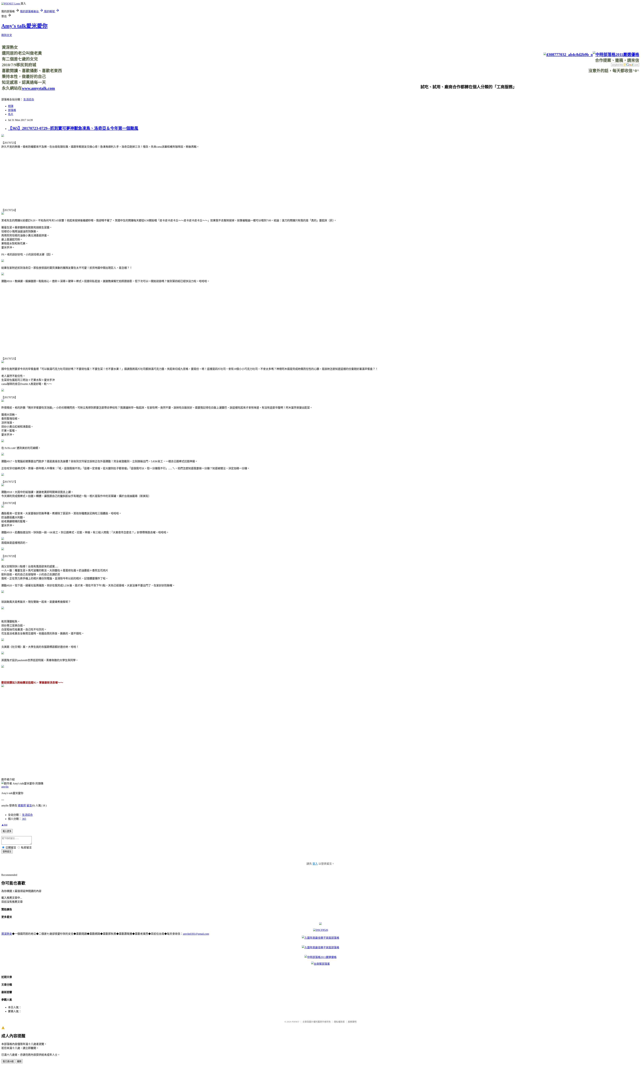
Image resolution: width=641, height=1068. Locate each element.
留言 (29, 805)
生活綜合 (28, 99)
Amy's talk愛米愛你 (24, 26)
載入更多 (7, 831)
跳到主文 (6, 35)
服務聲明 (352, 1021)
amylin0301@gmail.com (196, 933)
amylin (5, 786)
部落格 (12, 110)
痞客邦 (22, 805)
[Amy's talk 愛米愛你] (2, 686)
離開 (19, 1061)
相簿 (10, 106)
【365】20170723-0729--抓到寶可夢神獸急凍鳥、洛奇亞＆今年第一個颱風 (73, 128)
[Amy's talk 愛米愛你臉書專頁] (568, 54)
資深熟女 (6, 933)
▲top (4, 824)
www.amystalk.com (38, 88)
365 (24, 818)
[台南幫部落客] (320, 963)
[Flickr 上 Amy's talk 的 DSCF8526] (320, 930)
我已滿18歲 (8, 1061)
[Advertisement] (578, 80)
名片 (10, 114)
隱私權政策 (339, 1021)
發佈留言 (7, 851)
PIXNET (295, 1021)
